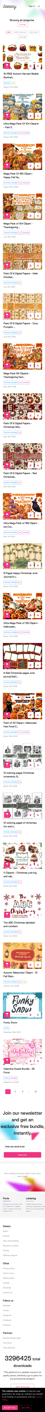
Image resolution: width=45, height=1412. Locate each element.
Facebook (7, 1320)
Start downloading (11, 1241)
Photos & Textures (10, 133)
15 (36, 1092)
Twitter (6, 1310)
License (6, 1283)
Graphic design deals (12, 1338)
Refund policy (9, 1278)
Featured (26, 133)
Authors (6, 1236)
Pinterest (7, 1325)
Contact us (7, 1293)
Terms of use (8, 1273)
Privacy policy (9, 1268)
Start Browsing (22, 1387)
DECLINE (26, 1407)
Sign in (32, 6)
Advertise (7, 1288)
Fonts (6, 1028)
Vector (6, 83)
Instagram (7, 1315)
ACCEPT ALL (10, 1407)
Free (13, 83)
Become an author (10, 1246)
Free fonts (7, 1343)
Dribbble (6, 1306)
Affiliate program (10, 1255)
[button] (39, 6)
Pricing (6, 1251)
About (5, 1231)
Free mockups (9, 1348)
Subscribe (22, 1155)
